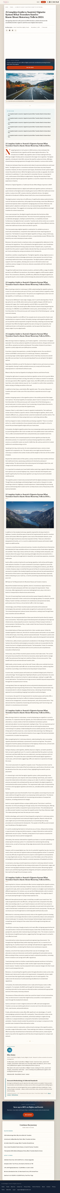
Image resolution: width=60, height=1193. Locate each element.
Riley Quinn (9, 27)
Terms (3, 1190)
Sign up (43, 2)
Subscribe (8, 1190)
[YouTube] (54, 2)
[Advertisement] (30, 46)
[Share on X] (6, 30)
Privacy (54, 1187)
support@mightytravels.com (24, 1190)
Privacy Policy (27, 1187)
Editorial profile (10, 1074)
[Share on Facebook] (9, 30)
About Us (13, 1187)
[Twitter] (47, 2)
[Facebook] (49, 2)
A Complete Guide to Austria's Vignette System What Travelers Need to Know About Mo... (29, 114)
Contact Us (19, 1187)
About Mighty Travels (20, 1074)
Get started (28, 1115)
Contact (27, 1074)
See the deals (30, 67)
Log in (38, 2)
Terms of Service (36, 1187)
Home (6, 7)
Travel (11, 7)
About (49, 1093)
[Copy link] (15, 30)
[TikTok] (58, 2)
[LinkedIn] (56, 2)
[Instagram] (52, 2)
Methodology (15, 1095)
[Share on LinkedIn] (12, 30)
